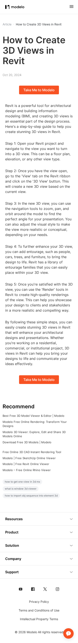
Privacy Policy (39, 601)
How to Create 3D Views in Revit (39, 24)
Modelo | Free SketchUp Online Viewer (29, 458)
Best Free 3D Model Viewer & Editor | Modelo (33, 415)
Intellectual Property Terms (39, 619)
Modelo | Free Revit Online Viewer (26, 464)
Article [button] (7, 24)
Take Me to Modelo (39, 90)
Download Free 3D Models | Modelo (27, 442)
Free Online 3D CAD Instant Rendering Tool (32, 452)
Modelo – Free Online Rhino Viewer (27, 470)
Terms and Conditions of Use (39, 610)
